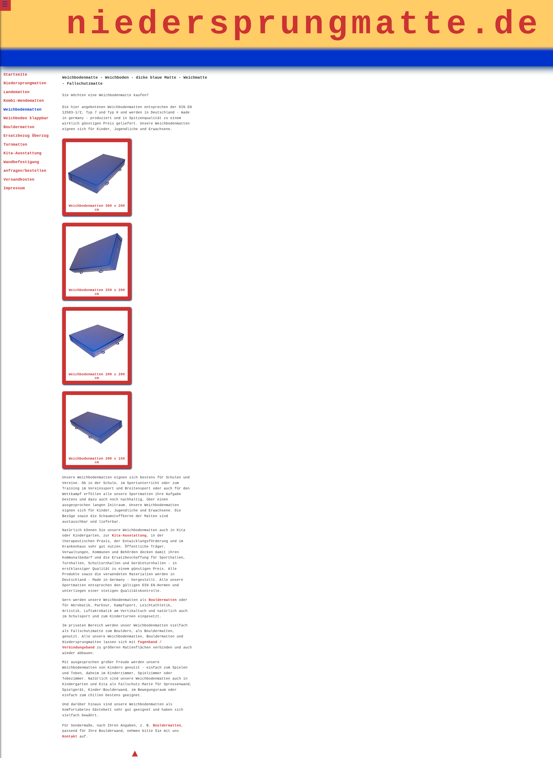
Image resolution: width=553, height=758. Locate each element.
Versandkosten (18, 179)
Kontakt (69, 737)
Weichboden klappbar (26, 118)
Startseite (15, 74)
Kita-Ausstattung (22, 153)
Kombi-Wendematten (23, 101)
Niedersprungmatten (24, 83)
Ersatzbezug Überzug (26, 136)
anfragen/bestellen (24, 171)
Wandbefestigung (21, 162)
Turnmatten (15, 144)
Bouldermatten (18, 127)
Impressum (14, 188)
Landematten (16, 92)
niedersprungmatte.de (303, 24)
